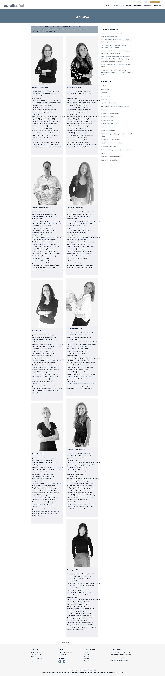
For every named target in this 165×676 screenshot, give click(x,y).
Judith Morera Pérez (74, 328)
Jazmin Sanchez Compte (41, 208)
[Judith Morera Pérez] (82, 302)
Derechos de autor (107, 120)
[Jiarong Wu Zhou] (82, 543)
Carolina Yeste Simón (40, 87)
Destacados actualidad (109, 123)
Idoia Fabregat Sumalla (76, 449)
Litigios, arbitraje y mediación (110, 139)
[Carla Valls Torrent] (82, 60)
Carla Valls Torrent (74, 87)
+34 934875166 (37, 659)
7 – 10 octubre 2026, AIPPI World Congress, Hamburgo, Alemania (119, 659)
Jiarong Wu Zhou (73, 570)
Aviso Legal (83, 670)
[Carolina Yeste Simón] (47, 60)
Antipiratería (105, 96)
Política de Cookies (92, 670)
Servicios (86, 656)
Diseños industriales (108, 130)
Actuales (104, 86)
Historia (86, 654)
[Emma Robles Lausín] (82, 181)
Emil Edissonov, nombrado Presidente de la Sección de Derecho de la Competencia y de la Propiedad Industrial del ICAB (117, 59)
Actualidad (105, 89)
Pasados (104, 153)
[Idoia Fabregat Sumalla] (82, 422)
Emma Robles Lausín (75, 208)
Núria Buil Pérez (38, 454)
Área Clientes (155, 2)
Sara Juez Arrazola (39, 331)
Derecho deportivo (107, 116)
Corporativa (105, 110)
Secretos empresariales (109, 160)
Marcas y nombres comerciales (111, 143)
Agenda (104, 92)
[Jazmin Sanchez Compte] (47, 181)
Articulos (104, 99)
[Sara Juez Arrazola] (47, 304)
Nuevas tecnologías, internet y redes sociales (116, 150)
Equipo (86, 652)
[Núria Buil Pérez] (47, 427)
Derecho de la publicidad (110, 113)
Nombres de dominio (108, 146)
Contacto (87, 661)
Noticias (86, 659)
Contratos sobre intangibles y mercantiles (115, 106)
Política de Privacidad (73, 670)
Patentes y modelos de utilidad (111, 156)
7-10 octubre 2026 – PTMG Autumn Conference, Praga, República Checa (120, 653)
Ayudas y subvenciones (109, 103)
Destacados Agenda (108, 127)
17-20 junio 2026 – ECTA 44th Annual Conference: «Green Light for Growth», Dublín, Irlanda (116, 72)
